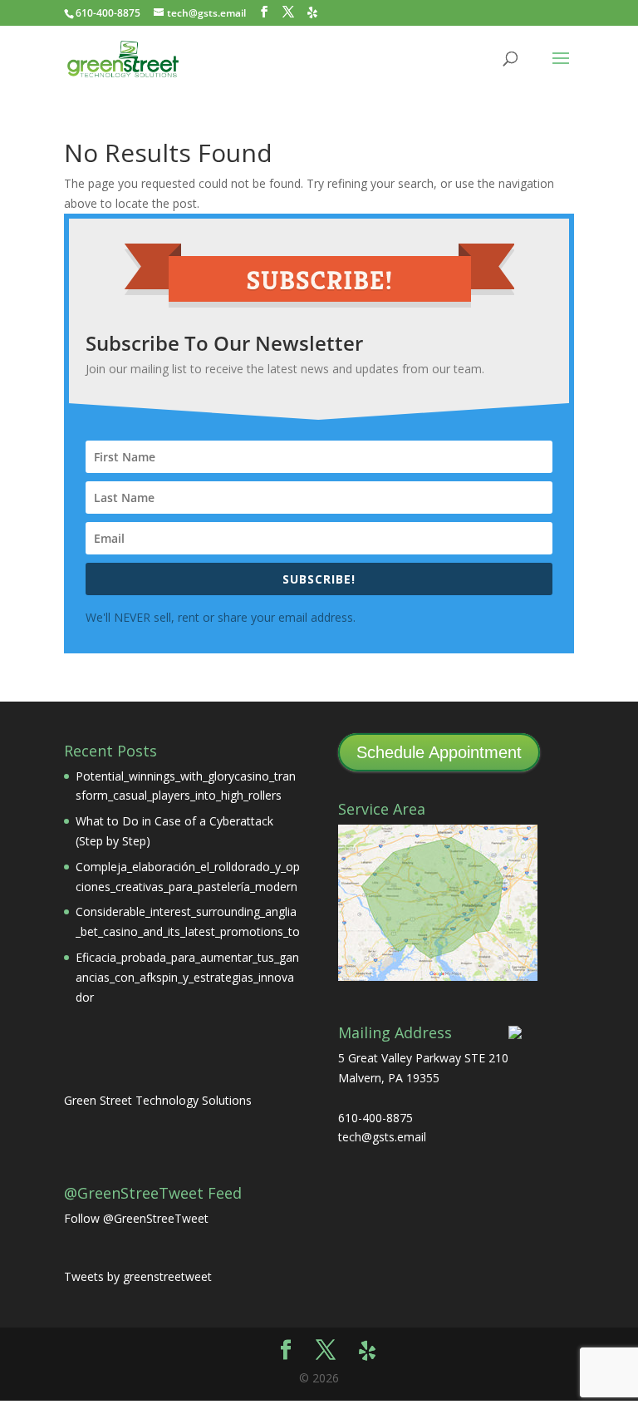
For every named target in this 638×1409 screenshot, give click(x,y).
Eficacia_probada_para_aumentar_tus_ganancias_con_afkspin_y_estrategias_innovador (187, 977)
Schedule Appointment (439, 752)
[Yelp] (312, 12)
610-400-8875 (108, 13)
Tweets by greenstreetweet (138, 1276)
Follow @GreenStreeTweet (136, 1218)
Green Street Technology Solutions (158, 1100)
